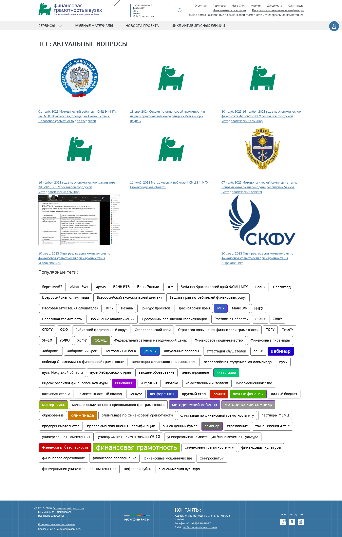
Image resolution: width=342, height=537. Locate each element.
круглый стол (194, 394)
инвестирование (195, 372)
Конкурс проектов (155, 308)
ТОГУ (270, 330)
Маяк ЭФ (239, 308)
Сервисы (46, 26)
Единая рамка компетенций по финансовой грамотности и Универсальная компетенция (245, 15)
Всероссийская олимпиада (65, 297)
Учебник (256, 5)
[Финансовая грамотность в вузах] (70, 9)
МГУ (220, 308)
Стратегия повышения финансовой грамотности (218, 330)
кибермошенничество (254, 383)
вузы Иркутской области (62, 372)
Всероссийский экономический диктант (129, 298)
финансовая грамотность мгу (209, 447)
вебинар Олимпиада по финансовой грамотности (83, 362)
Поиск (180, 10)
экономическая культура (179, 469)
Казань (127, 308)
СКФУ (277, 319)
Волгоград (282, 287)
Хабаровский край (82, 351)
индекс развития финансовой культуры (75, 383)
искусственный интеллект (207, 383)
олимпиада (82, 415)
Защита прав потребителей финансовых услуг (208, 298)
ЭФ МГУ (150, 351)
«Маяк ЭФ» (79, 287)
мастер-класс (53, 405)
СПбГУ (47, 330)
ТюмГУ (287, 330)
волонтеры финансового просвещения (164, 362)
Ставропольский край (153, 330)
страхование (237, 426)
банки (258, 351)
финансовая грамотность (136, 447)
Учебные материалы (94, 26)
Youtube (301, 522)
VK (292, 522)
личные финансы (248, 394)
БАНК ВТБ (121, 287)
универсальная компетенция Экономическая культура (212, 437)
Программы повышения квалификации (278, 10)
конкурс (135, 394)
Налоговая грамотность (62, 319)
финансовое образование (63, 458)
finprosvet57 (52, 287)
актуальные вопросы (181, 351)
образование (53, 415)
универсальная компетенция (66, 437)
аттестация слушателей (226, 351)
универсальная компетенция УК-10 (129, 437)
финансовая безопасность (65, 447)
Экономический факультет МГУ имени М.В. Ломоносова (148, 10)
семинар (212, 426)
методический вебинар (194, 404)
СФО (64, 330)
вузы (283, 362)
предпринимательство (61, 426)
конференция (162, 394)
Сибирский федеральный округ (101, 330)
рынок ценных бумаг (180, 426)
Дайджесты (274, 5)
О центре (201, 5)
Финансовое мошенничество (219, 340)
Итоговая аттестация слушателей (70, 308)
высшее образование (156, 372)
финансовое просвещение (114, 458)
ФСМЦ (100, 340)
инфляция (149, 383)
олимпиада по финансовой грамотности (137, 415)
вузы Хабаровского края (110, 372)
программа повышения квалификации (121, 426)
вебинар (281, 351)
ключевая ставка (56, 394)
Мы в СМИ (238, 5)
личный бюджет (284, 394)
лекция (219, 394)
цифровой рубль (137, 469)
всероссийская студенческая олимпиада (238, 362)
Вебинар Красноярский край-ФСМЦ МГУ (214, 287)
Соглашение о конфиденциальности (59, 529)
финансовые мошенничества (168, 458)
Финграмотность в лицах (229, 10)
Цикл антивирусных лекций (198, 26)
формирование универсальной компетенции (79, 469)
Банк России (148, 287)
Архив (101, 287)
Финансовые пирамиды (270, 340)
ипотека (171, 383)
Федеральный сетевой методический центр (150, 340)
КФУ (110, 308)
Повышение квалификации (111, 319)
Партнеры (219, 5)
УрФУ (82, 340)
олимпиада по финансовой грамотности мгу (217, 415)
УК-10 (47, 340)
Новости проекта (142, 26)
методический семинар (248, 404)
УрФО (65, 340)
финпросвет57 (212, 458)
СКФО (260, 319)
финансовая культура (261, 447)
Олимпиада (296, 5)
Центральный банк (120, 351)
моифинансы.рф (137, 518)
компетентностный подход (100, 394)
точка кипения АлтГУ (272, 426)
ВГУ (170, 287)
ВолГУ (260, 287)
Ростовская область (231, 319)
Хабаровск (51, 351)
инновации (124, 383)
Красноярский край (194, 308)
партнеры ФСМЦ (275, 415)
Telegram (283, 522)
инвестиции (226, 372)
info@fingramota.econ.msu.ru (200, 527)
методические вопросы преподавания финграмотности (118, 405)
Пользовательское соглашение (56, 524)
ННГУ (258, 308)
